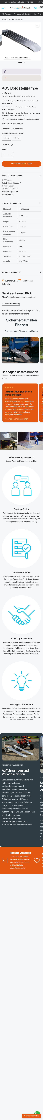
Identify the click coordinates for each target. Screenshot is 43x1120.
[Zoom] (37, 25)
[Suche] (35, 8)
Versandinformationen (11, 272)
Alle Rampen (6, 14)
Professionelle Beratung (22, 14)
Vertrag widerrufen (31, 1116)
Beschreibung (12, 303)
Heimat (4, 19)
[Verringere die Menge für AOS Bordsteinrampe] (4, 154)
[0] (39, 8)
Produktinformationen (11, 203)
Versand (12, 96)
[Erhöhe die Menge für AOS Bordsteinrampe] (12, 154)
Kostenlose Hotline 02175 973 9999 (17, 2)
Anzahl (4, 150)
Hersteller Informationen (12, 175)
